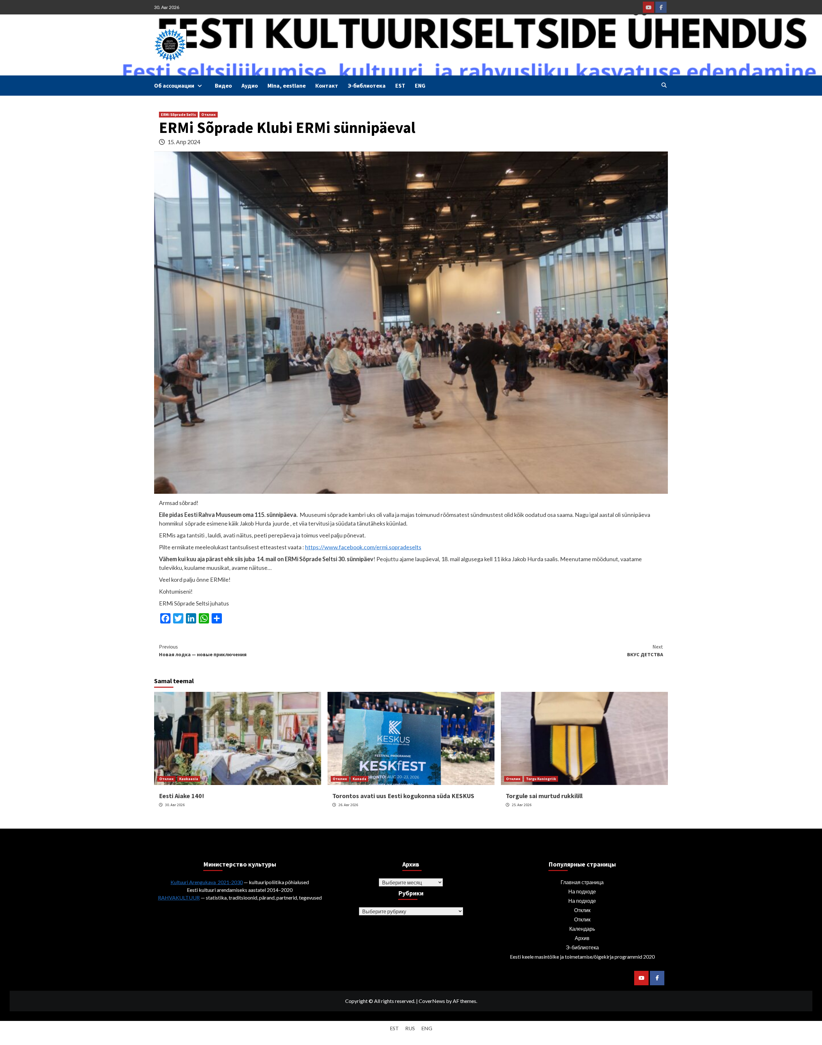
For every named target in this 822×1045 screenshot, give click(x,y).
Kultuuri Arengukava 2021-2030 (207, 882)
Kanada (359, 778)
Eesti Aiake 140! (181, 796)
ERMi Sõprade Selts (178, 114)
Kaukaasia (188, 778)
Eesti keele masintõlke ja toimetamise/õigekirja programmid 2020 (582, 957)
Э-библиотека (367, 85)
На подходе (582, 891)
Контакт (326, 85)
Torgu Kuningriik (541, 778)
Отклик (208, 114)
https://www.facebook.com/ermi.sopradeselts (363, 547)
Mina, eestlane (286, 85)
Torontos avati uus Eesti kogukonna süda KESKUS (403, 796)
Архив (582, 938)
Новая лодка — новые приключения (203, 650)
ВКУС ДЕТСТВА (645, 650)
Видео (223, 85)
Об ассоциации (174, 85)
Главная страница (582, 882)
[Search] (664, 85)
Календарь (582, 929)
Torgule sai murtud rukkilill (544, 796)
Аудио (249, 85)
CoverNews (432, 1001)
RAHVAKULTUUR (179, 897)
